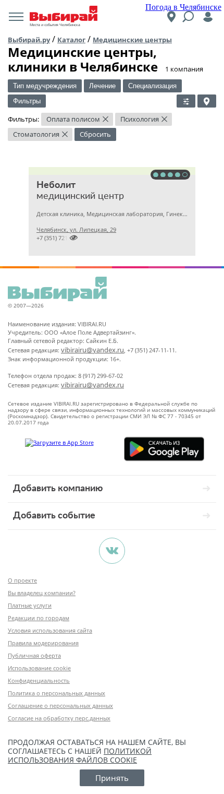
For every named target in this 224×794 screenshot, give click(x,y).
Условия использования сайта (50, 630)
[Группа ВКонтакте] (112, 551)
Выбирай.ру (29, 39)
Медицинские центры (132, 39)
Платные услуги (30, 605)
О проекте (22, 580)
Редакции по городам (38, 618)
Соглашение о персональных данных (60, 705)
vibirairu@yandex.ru (92, 349)
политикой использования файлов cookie (80, 755)
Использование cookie (39, 668)
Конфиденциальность (39, 680)
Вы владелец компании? (42, 593)
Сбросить (95, 134)
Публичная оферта (34, 655)
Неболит (56, 185)
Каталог (71, 39)
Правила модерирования (43, 643)
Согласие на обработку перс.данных (59, 718)
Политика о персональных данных (56, 693)
